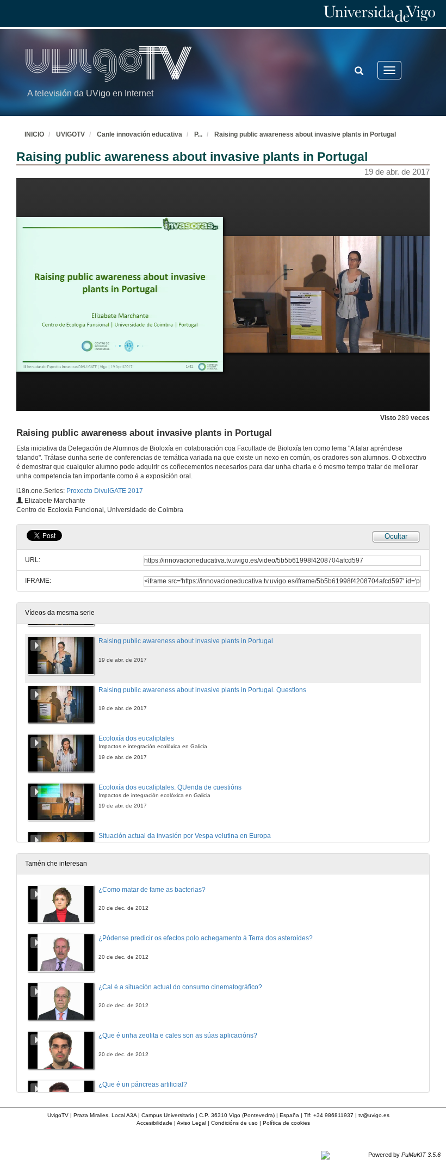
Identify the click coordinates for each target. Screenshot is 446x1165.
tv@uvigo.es (373, 1115)
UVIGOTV (70, 134)
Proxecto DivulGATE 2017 (104, 491)
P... (198, 134)
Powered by (404, 1154)
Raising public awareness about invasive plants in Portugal (305, 134)
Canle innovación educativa (139, 134)
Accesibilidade (154, 1123)
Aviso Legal (191, 1123)
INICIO (34, 134)
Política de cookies (286, 1123)
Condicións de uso (234, 1123)
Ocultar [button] (396, 536)
